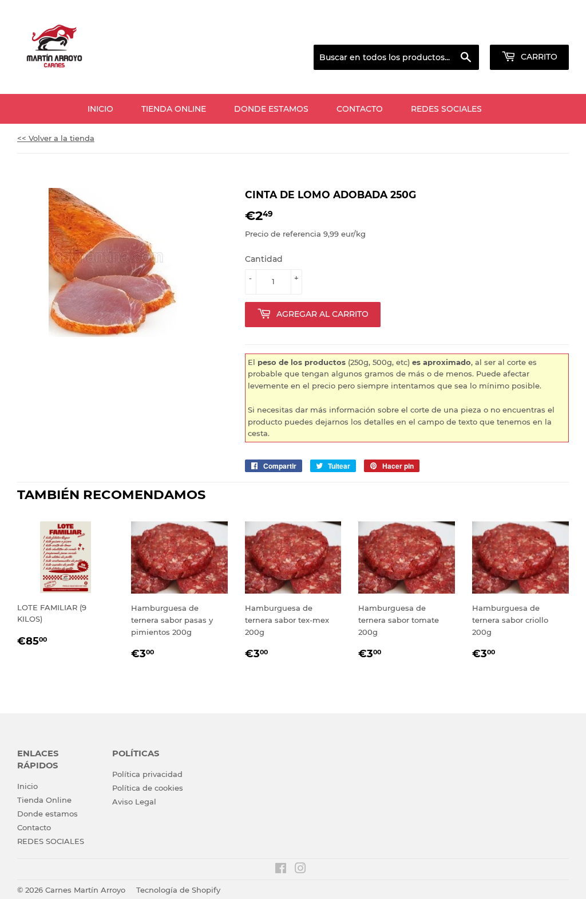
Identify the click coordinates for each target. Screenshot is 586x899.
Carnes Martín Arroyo (85, 889)
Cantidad (264, 259)
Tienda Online (173, 109)
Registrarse (477, 30)
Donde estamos (271, 109)
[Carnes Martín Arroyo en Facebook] (281, 869)
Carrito (537, 57)
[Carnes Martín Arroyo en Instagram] (300, 869)
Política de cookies (147, 787)
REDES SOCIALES (446, 109)
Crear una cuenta (539, 30)
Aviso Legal (134, 801)
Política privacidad (147, 774)
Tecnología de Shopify (178, 889)
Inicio (100, 109)
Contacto (359, 109)
